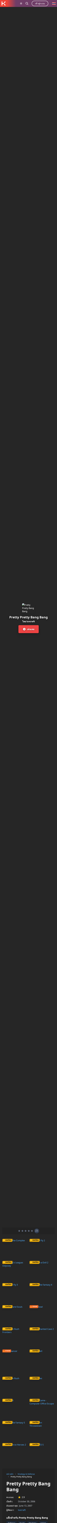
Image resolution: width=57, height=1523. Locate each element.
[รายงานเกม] (36, 1231)
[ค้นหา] (27, 3)
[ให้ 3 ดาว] (25, 1231)
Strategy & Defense (26, 1474)
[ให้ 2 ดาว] (22, 1231)
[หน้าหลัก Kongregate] (3, 3)
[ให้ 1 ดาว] (19, 1231)
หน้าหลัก (9, 1474)
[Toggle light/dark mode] (21, 3)
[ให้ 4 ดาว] (28, 1231)
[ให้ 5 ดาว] (32, 1231)
